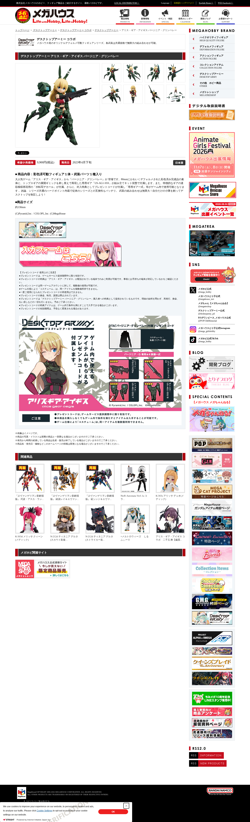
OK (113, 812)
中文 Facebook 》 (225, 3)
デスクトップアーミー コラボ (76, 30)
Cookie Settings (44, 810)
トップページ (22, 30)
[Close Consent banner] (126, 805)
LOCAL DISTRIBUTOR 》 (127, 3)
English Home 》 (206, 3)
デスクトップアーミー (45, 30)
